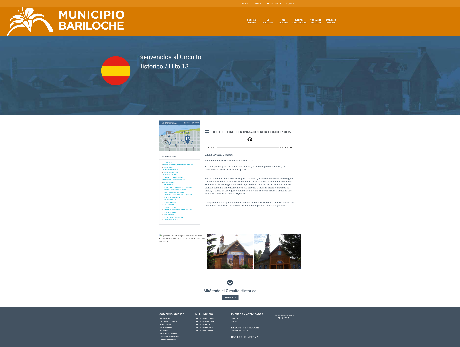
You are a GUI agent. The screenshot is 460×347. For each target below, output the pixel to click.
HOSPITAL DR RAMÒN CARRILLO (173, 197)
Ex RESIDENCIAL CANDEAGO (171, 175)
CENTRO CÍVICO (167, 162)
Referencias (170, 156)
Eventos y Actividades (247, 314)
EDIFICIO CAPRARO (168, 167)
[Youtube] (276, 3)
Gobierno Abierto (172, 314)
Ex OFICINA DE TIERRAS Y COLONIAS (173, 177)
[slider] (290, 147)
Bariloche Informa (244, 337)
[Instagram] (272, 3)
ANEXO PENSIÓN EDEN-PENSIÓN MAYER (174, 180)
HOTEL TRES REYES (169, 215)
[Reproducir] (208, 147)
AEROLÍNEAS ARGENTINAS (171, 220)
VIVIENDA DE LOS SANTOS (171, 207)
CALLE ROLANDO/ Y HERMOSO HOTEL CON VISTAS (178, 187)
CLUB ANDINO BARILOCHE (170, 170)
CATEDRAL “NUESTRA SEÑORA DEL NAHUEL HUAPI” (178, 210)
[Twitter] (281, 3)
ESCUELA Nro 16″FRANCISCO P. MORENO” (175, 190)
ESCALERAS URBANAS (170, 200)
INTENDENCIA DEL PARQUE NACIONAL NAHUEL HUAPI (178, 165)
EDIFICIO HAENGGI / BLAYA (170, 172)
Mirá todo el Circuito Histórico (230, 290)
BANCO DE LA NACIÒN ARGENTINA (173, 217)
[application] (250, 147)
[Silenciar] (286, 147)
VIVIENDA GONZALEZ (169, 182)
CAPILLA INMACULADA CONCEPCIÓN (174, 192)
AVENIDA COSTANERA (170, 212)
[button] (179, 156)
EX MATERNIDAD (168, 185)
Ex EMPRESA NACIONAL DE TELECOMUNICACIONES (178, 195)
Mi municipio (204, 314)
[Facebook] (268, 3)
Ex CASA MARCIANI (169, 205)
